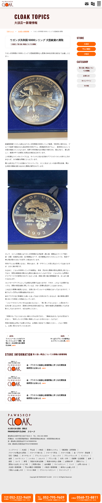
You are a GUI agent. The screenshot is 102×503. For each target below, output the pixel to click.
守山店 (32, 450)
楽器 (10, 461)
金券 (89, 458)
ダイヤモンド (26, 456)
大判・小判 (64, 458)
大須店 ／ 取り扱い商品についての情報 (23, 44)
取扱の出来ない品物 (54, 461)
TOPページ (10, 31)
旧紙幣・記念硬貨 (78, 458)
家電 (25, 461)
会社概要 (47, 464)
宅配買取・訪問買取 (69, 450)
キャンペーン (86, 81)
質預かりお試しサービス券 (18, 464)
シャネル (31, 458)
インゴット (85, 456)
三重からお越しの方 (16, 470)
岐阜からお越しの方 (68, 467)
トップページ (13, 450)
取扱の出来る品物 (36, 461)
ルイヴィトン (20, 458)
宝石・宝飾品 (13, 456)
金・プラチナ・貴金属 (82, 453)
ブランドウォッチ (70, 456)
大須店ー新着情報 (23, 31)
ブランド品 (52, 458)
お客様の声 (69, 461)
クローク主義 (65, 453)
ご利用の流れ (36, 464)
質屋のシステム (52, 450)
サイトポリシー (60, 464)
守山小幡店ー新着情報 (33, 467)
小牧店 (86, 54)
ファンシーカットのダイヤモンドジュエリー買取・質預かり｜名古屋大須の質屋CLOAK (15, 342)
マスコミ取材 (31, 470)
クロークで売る (51, 453)
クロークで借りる (36, 453)
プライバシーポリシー (48, 470)
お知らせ (86, 76)
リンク (71, 464)
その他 (86, 86)
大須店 (86, 44)
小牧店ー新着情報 (50, 467)
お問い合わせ (82, 464)
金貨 (10, 458)
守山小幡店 (86, 49)
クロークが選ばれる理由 (17, 453)
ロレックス (57, 456)
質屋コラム (80, 461)
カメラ (17, 461)
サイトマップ (64, 470)
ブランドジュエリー (42, 456)
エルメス (41, 458)
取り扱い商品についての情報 (86, 69)
